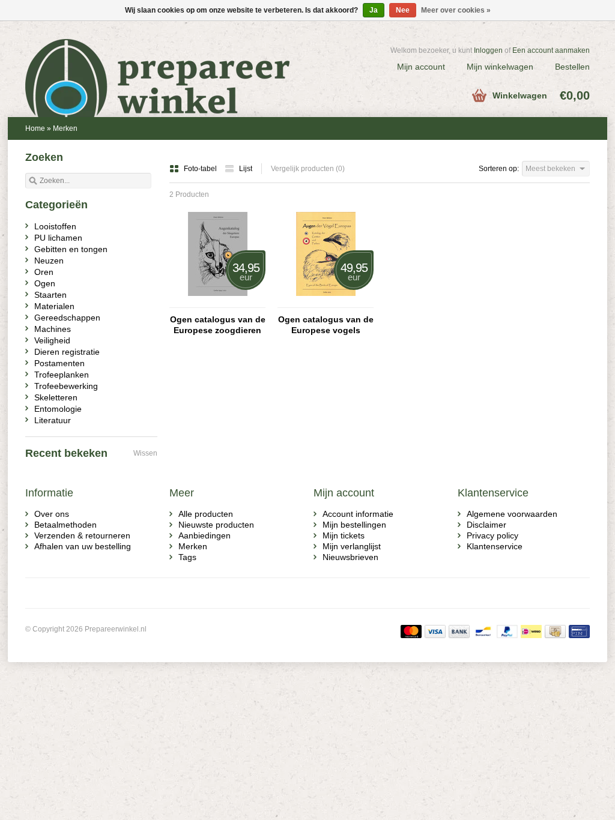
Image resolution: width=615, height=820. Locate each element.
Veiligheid (52, 340)
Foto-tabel (201, 168)
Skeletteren (55, 397)
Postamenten (59, 363)
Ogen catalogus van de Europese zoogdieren (217, 325)
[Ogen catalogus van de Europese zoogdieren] (217, 302)
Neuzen (49, 260)
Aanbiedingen (204, 535)
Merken (65, 128)
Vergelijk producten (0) (308, 168)
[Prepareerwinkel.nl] (166, 63)
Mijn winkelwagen (500, 66)
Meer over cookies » (456, 10)
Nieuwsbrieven (350, 557)
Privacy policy (492, 535)
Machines (52, 329)
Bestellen (572, 66)
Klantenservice (495, 546)
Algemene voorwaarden (512, 514)
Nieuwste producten (216, 524)
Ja (373, 10)
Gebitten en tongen (71, 249)
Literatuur (52, 420)
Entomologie (58, 409)
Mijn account (421, 66)
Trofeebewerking (66, 386)
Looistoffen (55, 226)
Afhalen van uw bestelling (82, 546)
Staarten (50, 295)
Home (35, 128)
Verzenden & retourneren (82, 535)
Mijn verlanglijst (352, 546)
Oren (43, 272)
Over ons (51, 514)
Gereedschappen (67, 317)
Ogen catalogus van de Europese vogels (326, 325)
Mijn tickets (344, 535)
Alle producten (205, 514)
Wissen (145, 453)
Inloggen (488, 50)
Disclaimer (486, 524)
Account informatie (358, 514)
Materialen (54, 306)
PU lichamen (58, 238)
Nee (403, 10)
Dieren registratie (67, 352)
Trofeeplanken (61, 374)
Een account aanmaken (551, 50)
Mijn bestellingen (354, 524)
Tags (187, 557)
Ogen (44, 283)
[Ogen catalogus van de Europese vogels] (325, 302)
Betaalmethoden (65, 524)
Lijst (245, 168)
